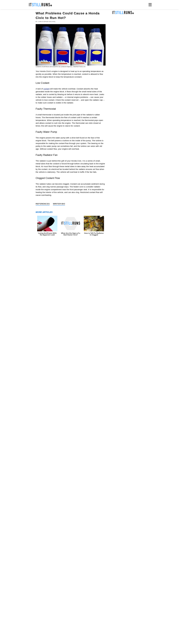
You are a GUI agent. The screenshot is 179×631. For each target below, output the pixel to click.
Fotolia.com (82, 66)
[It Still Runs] (40, 4)
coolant (46, 89)
